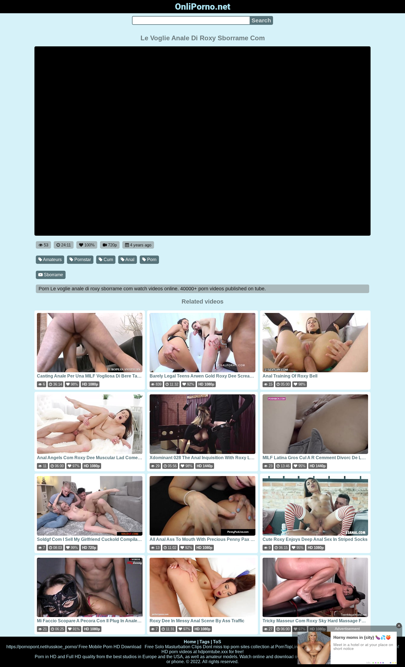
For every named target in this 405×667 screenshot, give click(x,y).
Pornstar (82, 259)
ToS (217, 641)
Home (190, 641)
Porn (151, 259)
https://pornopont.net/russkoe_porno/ (41, 646)
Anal (129, 259)
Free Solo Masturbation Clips (173, 646)
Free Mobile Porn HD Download (110, 646)
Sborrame (53, 274)
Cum (107, 259)
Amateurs (52, 259)
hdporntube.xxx (213, 651)
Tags (204, 641)
